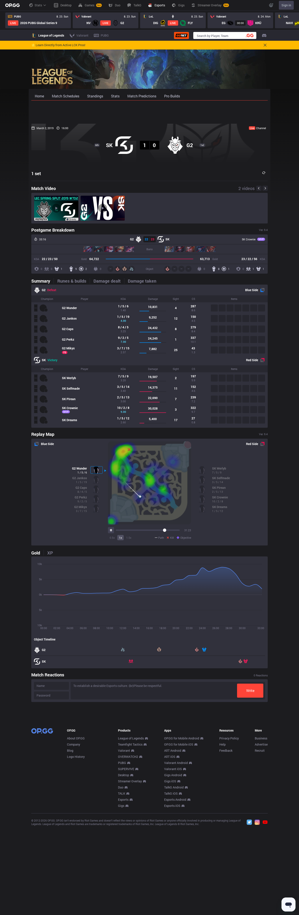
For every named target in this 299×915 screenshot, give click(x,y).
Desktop (123, 775)
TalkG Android (174, 787)
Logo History (76, 757)
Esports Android (175, 799)
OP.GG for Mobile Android (181, 738)
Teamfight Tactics (130, 744)
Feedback (225, 750)
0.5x (112, 537)
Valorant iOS (173, 769)
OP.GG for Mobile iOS (178, 744)
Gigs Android (173, 775)
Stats (38, 5)
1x (120, 537)
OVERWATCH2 (128, 757)
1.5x (128, 537)
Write (250, 690)
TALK (121, 793)
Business (261, 738)
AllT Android (172, 750)
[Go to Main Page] (12, 5)
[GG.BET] (181, 35)
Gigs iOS (170, 781)
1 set (36, 173)
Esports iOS (172, 806)
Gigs (121, 806)
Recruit (260, 750)
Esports (123, 799)
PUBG (122, 763)
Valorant (124, 750)
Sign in (286, 5)
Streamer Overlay (130, 781)
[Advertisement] (149, 112)
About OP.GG (76, 738)
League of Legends (131, 738)
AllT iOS (169, 757)
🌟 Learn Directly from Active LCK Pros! (58, 45)
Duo (120, 787)
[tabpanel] (149, 356)
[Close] (265, 45)
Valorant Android (176, 763)
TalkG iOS (171, 793)
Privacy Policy (229, 738)
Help (222, 744)
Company (73, 744)
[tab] (42, 281)
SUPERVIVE (126, 769)
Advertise (261, 744)
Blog (70, 750)
